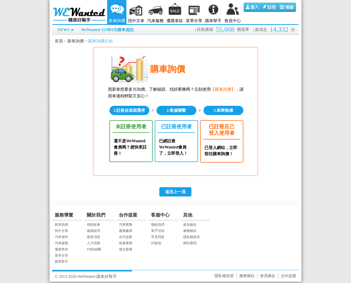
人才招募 (93, 243)
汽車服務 (155, 20)
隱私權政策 (191, 237)
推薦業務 (125, 243)
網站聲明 (190, 243)
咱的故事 (93, 225)
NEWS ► (66, 29)
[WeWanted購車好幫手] (80, 8)
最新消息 (93, 237)
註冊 (270, 7)
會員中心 (232, 20)
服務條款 (190, 231)
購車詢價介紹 (100, 41)
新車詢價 (117, 20)
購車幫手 (213, 20)
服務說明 (93, 231)
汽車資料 (61, 237)
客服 (287, 7)
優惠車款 (175, 20)
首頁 (59, 41)
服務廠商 (125, 231)
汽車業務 (125, 225)
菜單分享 (194, 20)
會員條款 (190, 225)
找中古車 (136, 20)
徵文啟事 (125, 249)
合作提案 (125, 237)
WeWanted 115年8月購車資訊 (107, 29)
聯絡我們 (157, 225)
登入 (252, 7)
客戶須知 (157, 231)
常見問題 (157, 237)
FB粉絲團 (94, 249)
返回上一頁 (175, 192)
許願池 (156, 243)
